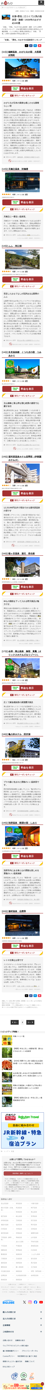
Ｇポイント (31, 1284)
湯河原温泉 (4, 1233)
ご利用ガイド (22, 1284)
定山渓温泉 (4, 1203)
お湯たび (26, 1287)
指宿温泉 (19, 1280)
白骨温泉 (4, 1229)
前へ (15, 1022)
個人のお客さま (9, 1312)
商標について (30, 1361)
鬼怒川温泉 (4, 1225)
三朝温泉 (4, 1258)
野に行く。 (30, 1289)
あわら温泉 (19, 1241)
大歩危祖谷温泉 (21, 1275)
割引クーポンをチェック (25, 96)
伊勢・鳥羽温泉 (36, 1271)
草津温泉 (34, 1216)
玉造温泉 (19, 1258)
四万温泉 (34, 1220)
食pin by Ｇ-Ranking (35, 1292)
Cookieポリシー (9, 1356)
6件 (26, 81)
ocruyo (20, 1287)
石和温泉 (34, 1229)
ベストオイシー (13, 1289)
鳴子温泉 (34, 1208)
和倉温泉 (19, 1237)
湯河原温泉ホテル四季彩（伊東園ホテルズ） (24, 458)
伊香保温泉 (4, 1220)
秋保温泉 (19, 1212)
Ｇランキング (5, 1287)
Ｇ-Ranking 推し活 (22, 1292)
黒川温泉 (34, 1263)
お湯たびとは (12, 1284)
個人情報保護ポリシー (11, 1351)
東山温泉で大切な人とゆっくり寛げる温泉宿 (31, 723)
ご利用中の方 (8, 1331)
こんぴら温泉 (35, 1254)
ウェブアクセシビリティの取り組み (16, 1345)
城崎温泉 (4, 1250)
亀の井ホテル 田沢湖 (19, 734)
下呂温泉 (4, 1246)
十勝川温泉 (34, 1203)
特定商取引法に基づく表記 (27, 1356)
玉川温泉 (34, 1267)
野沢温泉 (34, 1225)
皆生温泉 (34, 1258)
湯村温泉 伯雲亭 (17, 911)
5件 (26, 848)
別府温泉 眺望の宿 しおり (22, 823)
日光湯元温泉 (5, 1271)
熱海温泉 (4, 1280)
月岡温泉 (19, 1229)
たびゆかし (12, 1292)
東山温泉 (34, 1212)
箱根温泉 (19, 1271)
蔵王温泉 (4, 1216)
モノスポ (22, 1289)
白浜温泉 (34, 1250)
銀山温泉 (19, 1216)
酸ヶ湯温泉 (19, 1267)
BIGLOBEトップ (9, 1366)
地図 (24, 83)
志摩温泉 (4, 1275)
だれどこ (13, 1287)
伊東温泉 (19, 1233)
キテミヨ (5, 1289)
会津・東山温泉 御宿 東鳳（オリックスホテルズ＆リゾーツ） (24, 653)
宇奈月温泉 (34, 1241)
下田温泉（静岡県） (6, 1239)
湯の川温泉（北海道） (7, 1209)
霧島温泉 (4, 1267)
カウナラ (38, 1289)
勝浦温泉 (4, 1254)
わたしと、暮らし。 (36, 1287)
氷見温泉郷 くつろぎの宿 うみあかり (24, 354)
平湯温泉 (19, 1246)
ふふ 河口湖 (15, 246)
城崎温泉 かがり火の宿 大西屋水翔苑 (24, 54)
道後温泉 (19, 1254)
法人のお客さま (9, 1318)
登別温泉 (19, 1203)
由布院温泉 (34, 1275)
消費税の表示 (20, 1340)
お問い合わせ (7, 1340)
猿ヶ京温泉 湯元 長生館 (21, 553)
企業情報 (6, 1325)
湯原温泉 (4, 1263)
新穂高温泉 (34, 1246)
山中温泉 (34, 1237)
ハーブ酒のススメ (21, 1294)
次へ (29, 1022)
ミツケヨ (4, 1292)
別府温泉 (19, 1263)
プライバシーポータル (30, 1351)
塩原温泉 (19, 1225)
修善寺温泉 (34, 1233)
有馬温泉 (19, 1250)
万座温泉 (19, 1220)
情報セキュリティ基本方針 (12, 1361)
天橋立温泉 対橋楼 (18, 169)
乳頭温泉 (19, 1208)
